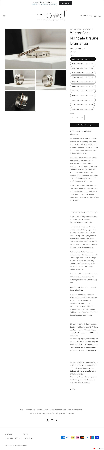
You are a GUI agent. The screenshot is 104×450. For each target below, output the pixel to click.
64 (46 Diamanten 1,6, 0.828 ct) (83, 91)
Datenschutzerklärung (37, 413)
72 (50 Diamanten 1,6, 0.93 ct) (82, 109)
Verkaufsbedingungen (75, 410)
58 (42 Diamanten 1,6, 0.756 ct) (83, 77)
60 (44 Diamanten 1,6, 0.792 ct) (83, 82)
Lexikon (71, 413)
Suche (22, 410)
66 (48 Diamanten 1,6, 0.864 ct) (83, 95)
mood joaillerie (13, 445)
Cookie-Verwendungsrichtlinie (57, 413)
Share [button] (74, 389)
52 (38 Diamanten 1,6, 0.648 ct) (83, 63)
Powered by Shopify (23, 445)
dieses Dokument (85, 219)
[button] (4, 15)
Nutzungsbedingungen (58, 410)
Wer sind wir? (30, 410)
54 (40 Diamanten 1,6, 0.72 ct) (82, 68)
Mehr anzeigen (65, 3)
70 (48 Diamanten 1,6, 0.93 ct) (82, 104)
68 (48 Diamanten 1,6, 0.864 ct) (83, 100)
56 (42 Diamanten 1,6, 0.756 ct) (83, 73)
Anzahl (72, 113)
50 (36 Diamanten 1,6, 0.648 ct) (83, 59)
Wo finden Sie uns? (43, 410)
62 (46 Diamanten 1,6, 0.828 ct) (83, 86)
